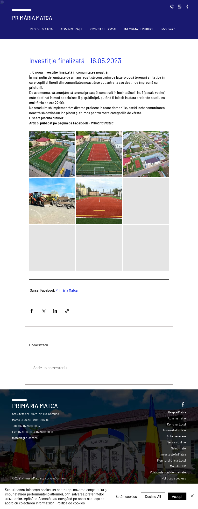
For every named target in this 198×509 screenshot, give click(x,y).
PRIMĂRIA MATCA (32, 18)
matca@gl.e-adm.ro (25, 438)
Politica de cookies (174, 478)
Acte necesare (176, 436)
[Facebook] (187, 6)
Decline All (153, 496)
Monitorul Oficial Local (171, 460)
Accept (177, 496)
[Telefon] (172, 6)
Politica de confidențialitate (168, 472)
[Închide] (192, 496)
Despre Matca (177, 412)
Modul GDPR (178, 466)
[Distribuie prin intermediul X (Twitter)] (43, 311)
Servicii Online (176, 442)
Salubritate (178, 448)
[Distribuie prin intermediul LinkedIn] (55, 311)
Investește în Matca (173, 454)
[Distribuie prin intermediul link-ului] (67, 311)
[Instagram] (180, 6)
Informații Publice (174, 430)
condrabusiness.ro (58, 478)
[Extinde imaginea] (52, 153)
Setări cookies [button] (126, 496)
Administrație (177, 418)
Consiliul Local (176, 424)
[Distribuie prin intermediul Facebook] (31, 311)
